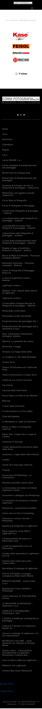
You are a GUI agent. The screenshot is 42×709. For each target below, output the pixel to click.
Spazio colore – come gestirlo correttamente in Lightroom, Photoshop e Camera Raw (17, 653)
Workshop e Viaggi (11, 347)
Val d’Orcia (7, 385)
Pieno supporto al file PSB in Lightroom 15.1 (16, 532)
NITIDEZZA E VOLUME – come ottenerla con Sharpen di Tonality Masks (18, 643)
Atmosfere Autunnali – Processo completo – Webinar (18, 264)
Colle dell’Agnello (10, 416)
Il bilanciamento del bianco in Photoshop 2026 (16, 540)
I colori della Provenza (13, 406)
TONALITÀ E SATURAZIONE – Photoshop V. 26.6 (16, 612)
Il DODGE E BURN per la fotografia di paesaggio (20, 619)
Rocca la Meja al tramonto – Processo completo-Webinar (21, 257)
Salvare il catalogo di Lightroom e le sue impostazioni (20, 634)
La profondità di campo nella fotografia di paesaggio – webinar (19, 227)
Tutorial (6, 470)
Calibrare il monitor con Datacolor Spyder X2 (19, 627)
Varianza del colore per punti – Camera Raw (17, 562)
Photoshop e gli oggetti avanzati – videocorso (19, 194)
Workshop (7, 139)
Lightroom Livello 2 (11, 298)
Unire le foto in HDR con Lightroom (19, 660)
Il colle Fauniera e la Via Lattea (17, 411)
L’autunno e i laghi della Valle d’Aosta (20, 454)
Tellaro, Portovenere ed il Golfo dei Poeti (19, 368)
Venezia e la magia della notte (17, 352)
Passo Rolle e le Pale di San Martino (20, 396)
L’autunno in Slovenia (12, 442)
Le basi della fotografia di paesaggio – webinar (20, 212)
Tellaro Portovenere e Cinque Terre (19, 375)
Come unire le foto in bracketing (18, 513)
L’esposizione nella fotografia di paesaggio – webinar (17, 234)
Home (5, 129)
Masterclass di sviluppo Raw (16, 173)
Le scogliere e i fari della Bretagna (19, 357)
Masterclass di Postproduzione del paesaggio (19, 179)
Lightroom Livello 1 (11, 285)
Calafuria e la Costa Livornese (17, 380)
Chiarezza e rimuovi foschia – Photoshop (16, 519)
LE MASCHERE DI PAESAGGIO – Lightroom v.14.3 (17, 604)
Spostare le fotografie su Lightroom (20, 526)
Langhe (5, 460)
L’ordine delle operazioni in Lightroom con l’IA (20, 554)
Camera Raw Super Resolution (17, 671)
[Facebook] (18, 115)
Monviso (6, 401)
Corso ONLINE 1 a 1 (11, 160)
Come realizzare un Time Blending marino (19, 597)
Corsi (4, 134)
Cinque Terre (8, 362)
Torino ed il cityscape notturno (17, 465)
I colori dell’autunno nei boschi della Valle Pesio (20, 448)
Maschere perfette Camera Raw (17, 483)
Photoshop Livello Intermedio (16, 316)
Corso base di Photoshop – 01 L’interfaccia (17, 476)
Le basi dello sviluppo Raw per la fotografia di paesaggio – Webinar (19, 304)
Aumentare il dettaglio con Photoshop (21, 495)
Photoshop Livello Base (13, 311)
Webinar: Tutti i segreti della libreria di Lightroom (20, 292)
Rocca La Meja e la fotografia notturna (16, 428)
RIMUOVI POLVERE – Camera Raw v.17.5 (18, 582)
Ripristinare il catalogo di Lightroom (20, 568)
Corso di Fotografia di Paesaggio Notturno (18, 272)
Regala (5, 150)
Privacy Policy (7, 684)
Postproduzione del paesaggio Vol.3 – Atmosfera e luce (21, 327)
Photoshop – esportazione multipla (19, 508)
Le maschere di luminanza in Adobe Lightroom (19, 502)
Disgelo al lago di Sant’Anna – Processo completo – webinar (17, 249)
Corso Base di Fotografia (14, 200)
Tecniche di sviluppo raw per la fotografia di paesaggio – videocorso (20, 186)
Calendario (7, 145)
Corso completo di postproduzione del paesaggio (19, 166)
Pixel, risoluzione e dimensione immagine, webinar (17, 335)
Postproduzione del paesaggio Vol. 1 (20, 321)
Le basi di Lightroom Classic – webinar (17, 279)
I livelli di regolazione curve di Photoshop (17, 547)
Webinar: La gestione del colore (18, 341)
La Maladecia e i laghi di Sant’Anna (19, 422)
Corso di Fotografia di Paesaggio (18, 206)
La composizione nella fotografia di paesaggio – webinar (19, 219)
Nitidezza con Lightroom (14, 665)
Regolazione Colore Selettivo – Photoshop (17, 590)
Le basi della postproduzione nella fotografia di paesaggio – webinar (19, 242)
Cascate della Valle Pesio (14, 390)
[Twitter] (24, 115)
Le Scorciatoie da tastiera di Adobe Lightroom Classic (19, 489)
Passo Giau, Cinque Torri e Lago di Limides (19, 435)
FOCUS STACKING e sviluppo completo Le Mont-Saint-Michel (17, 575)
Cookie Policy (6, 691)
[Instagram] (21, 115)
